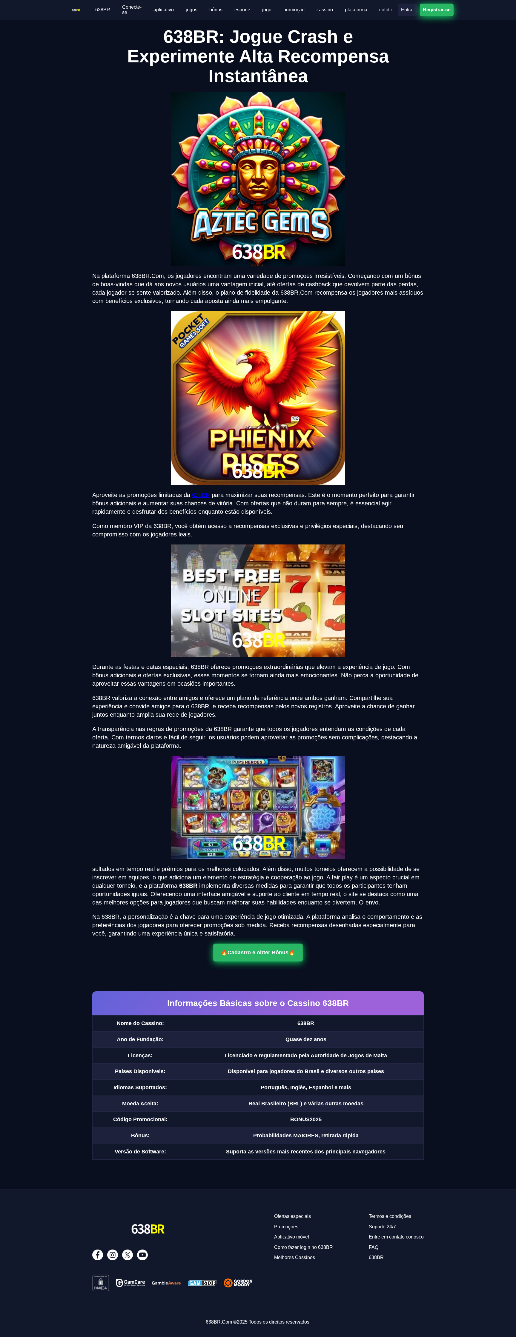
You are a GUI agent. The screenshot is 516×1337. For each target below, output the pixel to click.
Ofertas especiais (292, 1216)
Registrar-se (436, 9)
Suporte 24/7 (382, 1226)
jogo (266, 9)
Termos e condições (390, 1216)
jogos (191, 9)
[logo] (75, 9)
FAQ (373, 1247)
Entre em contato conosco (396, 1236)
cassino (325, 9)
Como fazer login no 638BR (303, 1247)
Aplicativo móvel (291, 1236)
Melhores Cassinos (294, 1257)
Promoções (286, 1226)
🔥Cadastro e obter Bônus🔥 (258, 952)
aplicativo (163, 9)
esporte (242, 9)
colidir (385, 9)
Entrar (407, 9)
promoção (294, 9)
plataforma (356, 9)
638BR (102, 9)
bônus (215, 9)
